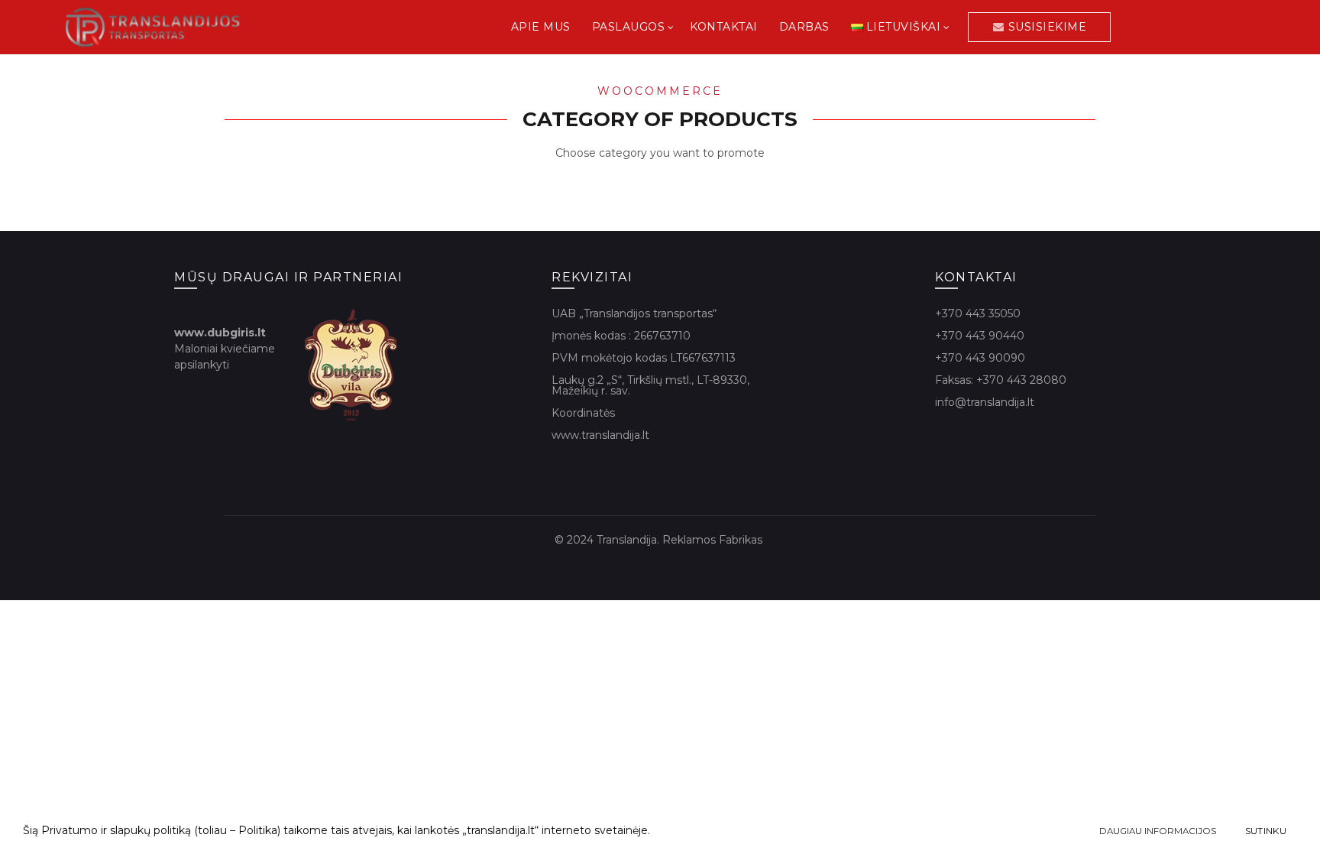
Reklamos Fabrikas (713, 540)
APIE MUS (541, 27)
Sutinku (1265, 830)
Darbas (804, 27)
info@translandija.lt (984, 402)
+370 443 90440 (979, 336)
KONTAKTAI (724, 27)
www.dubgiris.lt (220, 332)
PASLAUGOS (628, 27)
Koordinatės (583, 413)
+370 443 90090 (980, 358)
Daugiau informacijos (1157, 831)
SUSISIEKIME (1047, 27)
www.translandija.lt (600, 435)
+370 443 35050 (978, 313)
